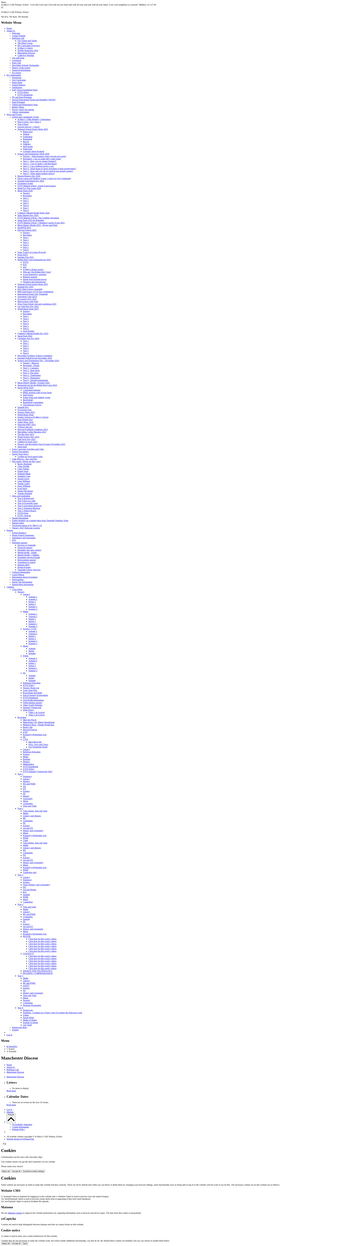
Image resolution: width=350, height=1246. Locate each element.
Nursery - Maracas (31, 363)
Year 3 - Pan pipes (31, 373)
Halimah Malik (24, 474)
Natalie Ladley (24, 483)
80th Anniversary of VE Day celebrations (35, 292)
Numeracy (27, 776)
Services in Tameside (27, 545)
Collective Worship (26, 55)
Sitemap (10, 1112)
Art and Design (29, 889)
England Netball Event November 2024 (35, 358)
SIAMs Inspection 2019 (28, 50)
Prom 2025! (23, 255)
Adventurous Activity (32, 405)
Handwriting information (22, 584)
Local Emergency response (34, 274)
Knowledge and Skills (32, 693)
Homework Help (19, 1027)
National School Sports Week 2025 (33, 284)
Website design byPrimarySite (20, 1139)
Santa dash (22, 447)
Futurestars (27, 136)
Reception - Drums (31, 365)
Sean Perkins (28, 331)
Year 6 (26, 210)
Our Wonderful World (37, 747)
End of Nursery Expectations (35, 695)
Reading (26, 759)
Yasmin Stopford (25, 493)
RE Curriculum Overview (29, 45)
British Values (18, 107)
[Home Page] (2, 7)
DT (24, 789)
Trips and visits (29, 907)
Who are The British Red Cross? (37, 272)
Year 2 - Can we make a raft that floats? (40, 164)
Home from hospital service (35, 279)
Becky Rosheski (25, 464)
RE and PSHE (29, 784)
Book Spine (17, 82)
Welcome (16, 33)
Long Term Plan (30, 690)
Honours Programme (32, 1005)
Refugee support (30, 277)
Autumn (32, 648)
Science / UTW (29, 629)
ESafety (15, 1030)
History (26, 796)
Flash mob (27, 149)
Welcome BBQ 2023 (27, 424)
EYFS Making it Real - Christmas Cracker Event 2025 (41, 223)
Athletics (27, 144)
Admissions (17, 87)
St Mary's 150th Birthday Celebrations (34, 119)
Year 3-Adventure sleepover (30, 506)
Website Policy (18, 1129)
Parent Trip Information (22, 582)
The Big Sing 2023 (26, 434)
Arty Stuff (27, 1025)
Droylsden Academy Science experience (35, 355)
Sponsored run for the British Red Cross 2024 (37, 385)
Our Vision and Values (27, 41)
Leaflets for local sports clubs (30, 456)
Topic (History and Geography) (36, 885)
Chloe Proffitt (23, 466)
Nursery (26, 193)
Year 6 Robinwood (26, 498)
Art (24, 786)
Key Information (14, 75)
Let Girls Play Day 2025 (28, 306)
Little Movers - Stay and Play (24, 459)
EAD (25, 732)
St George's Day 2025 (27, 299)
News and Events (14, 114)
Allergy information (20, 112)
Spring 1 (32, 602)
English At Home (30, 1022)
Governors (16, 60)
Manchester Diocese (26, 53)
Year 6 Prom (23, 124)
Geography (28, 798)
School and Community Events (25, 117)
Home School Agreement (23, 535)
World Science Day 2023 (28, 437)
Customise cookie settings (33, 1171)
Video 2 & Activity (36, 715)
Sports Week (28, 1017)
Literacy (26, 594)
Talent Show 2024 (25, 422)
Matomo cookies (15, 1213)
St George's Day (25, 410)
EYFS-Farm (23, 513)
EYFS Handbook (25, 95)
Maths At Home (30, 1020)
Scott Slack (22, 488)
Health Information (20, 518)
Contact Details (18, 36)
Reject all (6, 1171)
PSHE (25, 656)
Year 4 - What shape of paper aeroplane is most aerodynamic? (49, 168)
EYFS (25, 262)
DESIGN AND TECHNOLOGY (37, 971)
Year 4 (26, 205)
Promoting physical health (29, 557)
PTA (14, 540)
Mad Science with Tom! (28, 301)
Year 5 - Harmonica (31, 378)
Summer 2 (32, 609)
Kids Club (16, 63)
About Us (11, 31)
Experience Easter (25, 183)
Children (10, 587)
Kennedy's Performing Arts (34, 734)
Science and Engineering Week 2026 (33, 154)
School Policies (18, 85)
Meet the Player (30, 720)
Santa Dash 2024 (25, 336)
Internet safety (18, 523)
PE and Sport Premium (22, 97)
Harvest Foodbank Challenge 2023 (33, 429)
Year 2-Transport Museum (29, 508)
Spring (31, 651)
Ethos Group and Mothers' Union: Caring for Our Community (44, 178)
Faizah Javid (23, 471)
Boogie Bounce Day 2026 (29, 176)
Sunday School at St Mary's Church (33, 417)
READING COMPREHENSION (38, 973)
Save (25, 1243)
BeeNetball (28, 400)
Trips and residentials (21, 496)
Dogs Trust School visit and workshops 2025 (37, 304)
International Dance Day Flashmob (33, 294)
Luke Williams (24, 481)
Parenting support (19, 543)
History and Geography (33, 830)
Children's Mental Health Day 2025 (33, 333)
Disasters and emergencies (34, 282)
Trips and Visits (29, 806)
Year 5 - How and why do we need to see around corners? (48, 171)
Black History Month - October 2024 (33, 383)
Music (25, 646)
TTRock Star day (25, 427)
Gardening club (29, 872)
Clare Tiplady (23, 469)
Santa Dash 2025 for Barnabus (31, 220)
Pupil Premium (18, 102)
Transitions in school (26, 562)
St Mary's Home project (33, 269)
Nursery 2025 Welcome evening (26, 528)
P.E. (24, 887)
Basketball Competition (33, 402)
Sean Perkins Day (25, 419)
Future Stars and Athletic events (36, 397)
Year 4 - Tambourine (32, 375)
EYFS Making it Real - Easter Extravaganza (37, 186)
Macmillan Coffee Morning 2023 (32, 432)
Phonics (26, 762)
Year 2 (26, 200)
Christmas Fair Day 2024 (28, 338)
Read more (11, 1091)
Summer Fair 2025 (26, 257)
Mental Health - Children (28, 555)
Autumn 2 (32, 599)
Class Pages (17, 589)
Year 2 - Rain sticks (31, 370)
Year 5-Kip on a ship (26, 501)
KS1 (25, 264)
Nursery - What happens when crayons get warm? (44, 156)
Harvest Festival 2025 (27, 230)
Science (26, 754)
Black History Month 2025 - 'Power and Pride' (38, 225)
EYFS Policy (23, 92)
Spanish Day (23, 407)
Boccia (26, 141)
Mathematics (28, 764)
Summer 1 (32, 607)
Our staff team (18, 58)
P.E (24, 855)
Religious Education (31, 683)
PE (24, 673)
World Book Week (26, 415)
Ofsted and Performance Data (25, 104)
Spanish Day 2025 (25, 287)
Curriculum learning (31, 390)
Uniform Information (21, 572)
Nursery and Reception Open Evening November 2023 (41, 444)
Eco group (16, 73)
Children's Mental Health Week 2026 (33, 213)
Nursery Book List (31, 688)
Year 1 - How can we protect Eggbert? (39, 161)
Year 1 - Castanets (31, 368)
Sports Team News (20, 454)
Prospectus (16, 77)
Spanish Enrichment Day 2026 (31, 181)
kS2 (24, 267)
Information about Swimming (24, 577)
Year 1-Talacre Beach (27, 511)
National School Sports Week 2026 (33, 129)
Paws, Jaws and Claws (38, 744)
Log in (9, 1035)
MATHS (26, 936)
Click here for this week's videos (42, 939)
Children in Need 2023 (27, 442)
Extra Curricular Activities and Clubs (28, 449)
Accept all (16, 1171)
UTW (25, 739)
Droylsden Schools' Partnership (25, 65)
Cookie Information (20, 1127)
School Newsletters (20, 451)
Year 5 (26, 208)
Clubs (25, 840)
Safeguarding (18, 579)
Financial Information (21, 70)
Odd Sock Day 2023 (26, 439)
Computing (28, 803)
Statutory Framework (32, 707)
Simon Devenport (25, 491)
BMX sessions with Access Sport (37, 392)
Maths (25, 611)
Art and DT (28, 828)
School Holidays (19, 533)
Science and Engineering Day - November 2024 (38, 360)
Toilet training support (32, 702)
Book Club (28, 727)
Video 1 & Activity (36, 712)
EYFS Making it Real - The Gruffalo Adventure (38, 218)
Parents (10, 530)
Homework (28, 1010)
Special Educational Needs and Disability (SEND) (34, 100)
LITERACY (28, 953)
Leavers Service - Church (29, 127)
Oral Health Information (33, 700)
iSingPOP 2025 (24, 228)
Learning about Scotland (33, 151)
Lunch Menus (18, 575)
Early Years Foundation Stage (25, 90)
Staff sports (28, 146)
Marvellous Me (35, 742)
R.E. (25, 892)
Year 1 (26, 198)
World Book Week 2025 (28, 309)
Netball (26, 134)
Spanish (26, 894)
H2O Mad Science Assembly (30, 289)
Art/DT (26, 985)
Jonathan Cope (24, 476)
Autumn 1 (32, 597)
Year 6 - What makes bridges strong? (39, 173)
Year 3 (26, 203)
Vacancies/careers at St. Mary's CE (27, 525)
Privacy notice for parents (23, 109)
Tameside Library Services (29, 570)
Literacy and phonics (32, 816)
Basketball (27, 139)
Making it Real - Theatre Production (38, 725)
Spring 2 (32, 604)
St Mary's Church (25, 48)
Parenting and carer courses (29, 550)
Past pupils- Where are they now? (26, 461)
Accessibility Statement (22, 1124)
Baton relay (28, 132)
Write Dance (28, 710)
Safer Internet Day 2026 (28, 215)
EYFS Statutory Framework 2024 (37, 771)
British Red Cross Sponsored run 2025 (34, 260)
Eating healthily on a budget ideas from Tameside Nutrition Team (40, 520)
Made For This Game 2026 (29, 188)
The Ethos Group (25, 43)
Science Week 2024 (26, 412)
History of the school (21, 68)
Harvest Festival (30, 730)
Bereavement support (27, 560)
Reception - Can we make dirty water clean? (42, 159)
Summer (32, 653)
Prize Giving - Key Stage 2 (29, 122)
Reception (27, 196)
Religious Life (18, 38)
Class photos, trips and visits (35, 811)
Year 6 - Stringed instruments (35, 380)
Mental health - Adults (27, 552)
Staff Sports (28, 395)
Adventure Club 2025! (27, 296)
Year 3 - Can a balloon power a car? (38, 166)
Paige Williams (24, 486)
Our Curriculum (19, 80)
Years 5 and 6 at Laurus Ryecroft (32, 252)
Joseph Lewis (23, 479)
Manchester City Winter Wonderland (39, 722)
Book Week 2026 (25, 191)
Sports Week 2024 (25, 387)
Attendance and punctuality (24, 538)
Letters (26, 1015)
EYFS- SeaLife (24, 515)
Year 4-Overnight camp (28, 503)
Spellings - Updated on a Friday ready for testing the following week (52, 1013)
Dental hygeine (24, 567)
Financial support (25, 547)
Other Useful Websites (32, 705)
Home (9, 28)
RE (24, 818)
